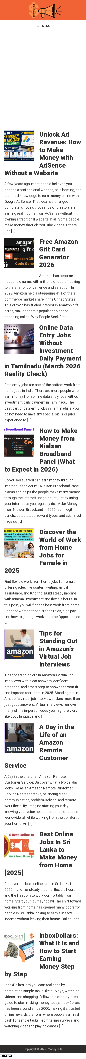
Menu (46, 26)
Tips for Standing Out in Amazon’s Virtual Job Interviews (58, 648)
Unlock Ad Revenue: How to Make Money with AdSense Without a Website (42, 154)
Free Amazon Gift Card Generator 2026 (58, 253)
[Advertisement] (43, 77)
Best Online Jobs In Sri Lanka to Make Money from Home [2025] (40, 853)
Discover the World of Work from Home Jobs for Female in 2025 (42, 551)
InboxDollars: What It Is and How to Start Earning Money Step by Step (41, 955)
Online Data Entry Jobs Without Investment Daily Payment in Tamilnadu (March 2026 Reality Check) (42, 351)
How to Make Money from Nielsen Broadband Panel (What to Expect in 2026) (41, 450)
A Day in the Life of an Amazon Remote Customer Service (39, 746)
